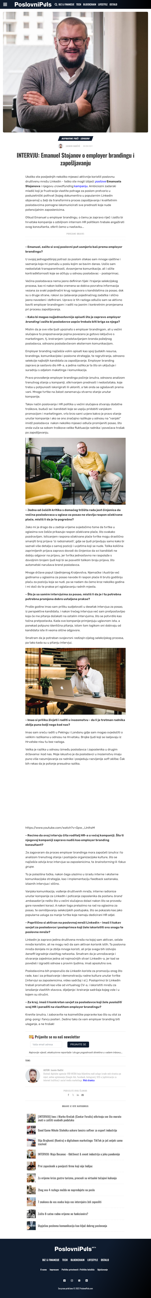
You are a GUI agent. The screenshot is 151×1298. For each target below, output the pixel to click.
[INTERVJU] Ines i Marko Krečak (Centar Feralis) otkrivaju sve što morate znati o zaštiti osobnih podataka (79, 1118)
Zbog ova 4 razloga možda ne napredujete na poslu (66, 1190)
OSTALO (113, 4)
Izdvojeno (85, 138)
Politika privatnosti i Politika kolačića (78, 1269)
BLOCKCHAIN (89, 4)
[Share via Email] (82, 1095)
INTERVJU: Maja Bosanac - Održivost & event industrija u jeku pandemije (79, 1154)
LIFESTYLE (102, 4)
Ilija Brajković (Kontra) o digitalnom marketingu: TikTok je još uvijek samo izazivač (80, 1142)
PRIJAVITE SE (78, 1044)
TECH (78, 4)
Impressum (54, 1269)
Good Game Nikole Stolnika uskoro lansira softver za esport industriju (77, 1130)
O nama (43, 1269)
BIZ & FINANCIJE (66, 4)
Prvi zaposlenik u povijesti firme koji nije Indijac (65, 1166)
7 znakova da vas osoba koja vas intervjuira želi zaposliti (69, 1202)
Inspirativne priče (70, 138)
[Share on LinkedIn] (78, 1095)
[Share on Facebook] (68, 1095)
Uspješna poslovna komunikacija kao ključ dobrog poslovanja (72, 1225)
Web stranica (89, 1080)
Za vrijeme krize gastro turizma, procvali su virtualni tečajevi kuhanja (77, 1178)
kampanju (81, 186)
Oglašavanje (102, 1269)
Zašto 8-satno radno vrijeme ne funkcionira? (63, 1214)
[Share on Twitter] (73, 1095)
